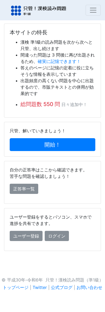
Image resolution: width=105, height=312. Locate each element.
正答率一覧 (24, 188)
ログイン (56, 236)
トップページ (16, 287)
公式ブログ (61, 287)
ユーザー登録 (26, 236)
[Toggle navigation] (93, 10)
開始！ (52, 144)
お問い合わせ (89, 287)
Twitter (40, 287)
